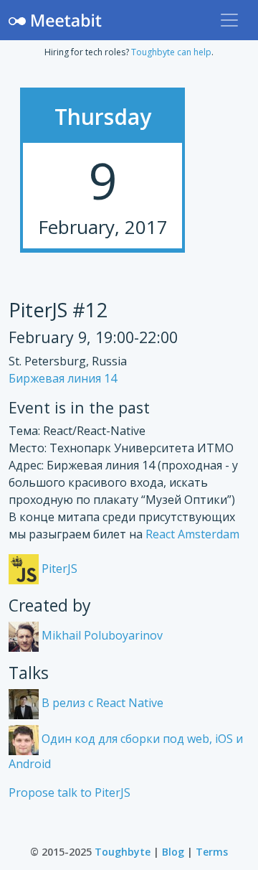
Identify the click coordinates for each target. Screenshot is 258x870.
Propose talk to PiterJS (69, 792)
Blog (173, 852)
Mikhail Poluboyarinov (101, 635)
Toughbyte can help (171, 52)
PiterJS (58, 568)
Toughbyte (122, 852)
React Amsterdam (192, 534)
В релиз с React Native (101, 703)
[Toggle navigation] (229, 20)
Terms (212, 852)
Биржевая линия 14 (63, 378)
